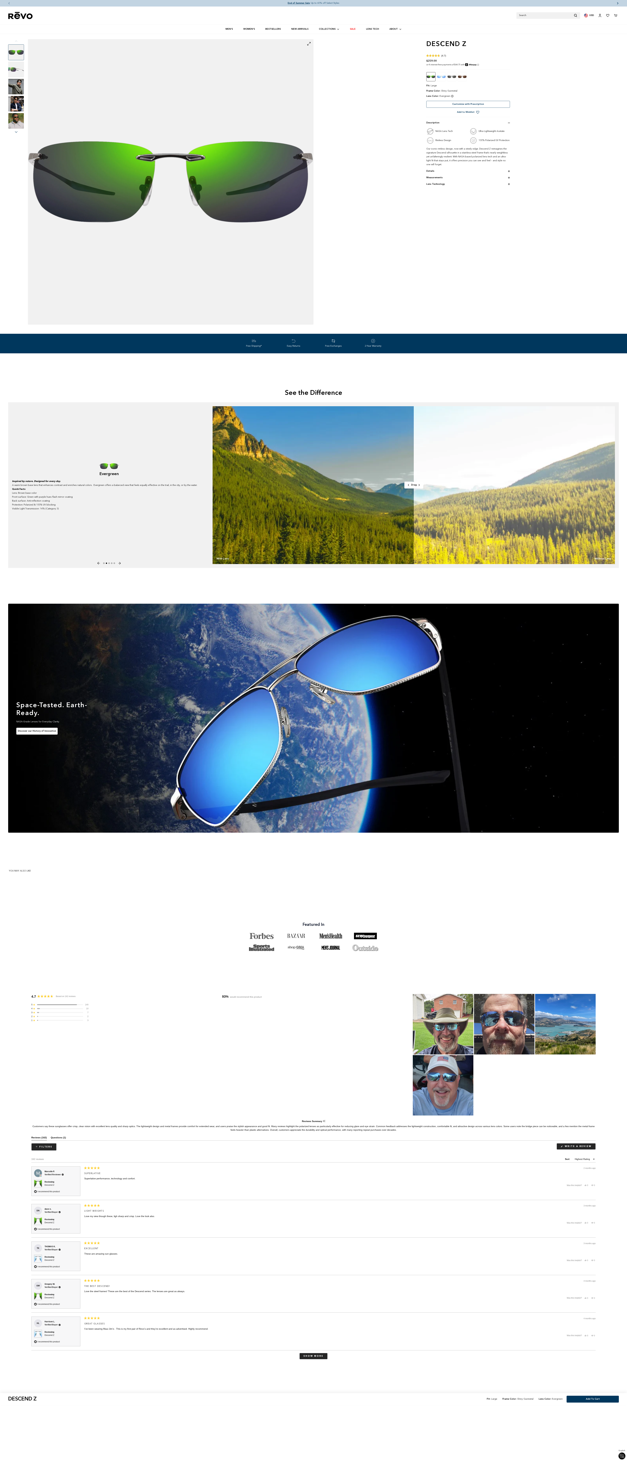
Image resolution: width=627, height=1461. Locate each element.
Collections (327, 29)
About (393, 29)
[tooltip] (324, 1121)
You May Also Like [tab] (20, 871)
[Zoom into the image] (171, 182)
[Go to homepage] (20, 15)
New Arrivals (299, 29)
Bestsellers (273, 29)
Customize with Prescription (468, 104)
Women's (249, 29)
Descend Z (49, 1185)
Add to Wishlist (465, 112)
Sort (567, 1159)
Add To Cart (593, 1399)
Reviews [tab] (39, 1138)
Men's (229, 29)
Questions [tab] (58, 1138)
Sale (353, 29)
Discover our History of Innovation (37, 731)
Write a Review (580, 1147)
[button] (6, 3)
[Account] (600, 15)
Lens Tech (372, 29)
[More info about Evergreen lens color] (452, 96)
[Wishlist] (607, 15)
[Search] (577, 15)
